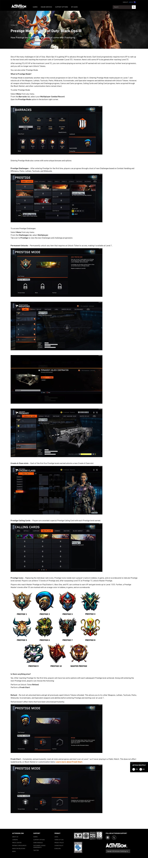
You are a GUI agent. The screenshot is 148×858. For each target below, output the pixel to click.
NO (144, 769)
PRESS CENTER (16, 842)
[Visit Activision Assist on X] (114, 837)
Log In (131, 2)
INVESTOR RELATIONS (18, 848)
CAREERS (15, 839)
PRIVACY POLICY (59, 842)
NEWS (14, 851)
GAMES (35, 7)
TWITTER (36, 850)
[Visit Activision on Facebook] (108, 837)
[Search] (134, 7)
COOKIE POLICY (58, 845)
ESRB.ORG (57, 848)
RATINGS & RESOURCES (19, 845)
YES (137, 769)
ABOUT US (15, 837)
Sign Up (125, 2)
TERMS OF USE (58, 839)
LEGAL (56, 837)
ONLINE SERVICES (46, 7)
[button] (135, 2)
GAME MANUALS (38, 842)
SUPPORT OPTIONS (61, 7)
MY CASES (74, 7)
